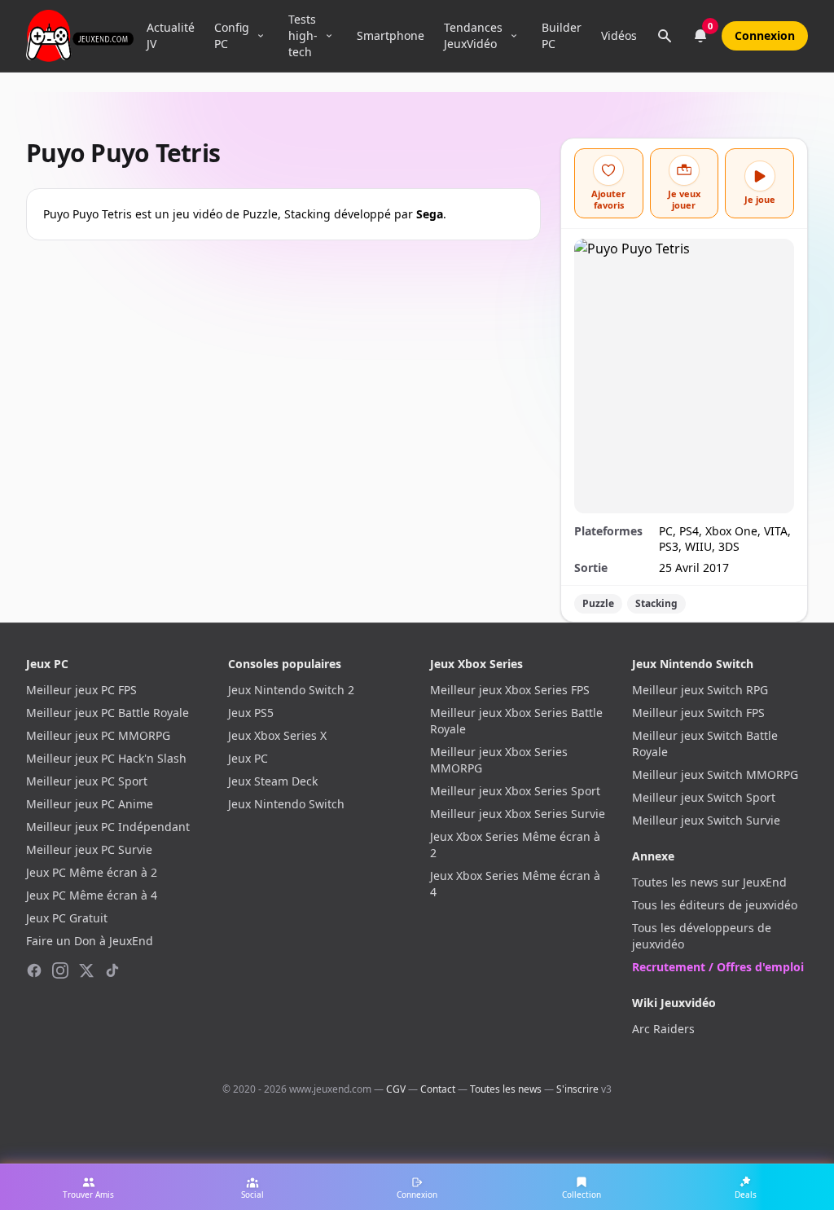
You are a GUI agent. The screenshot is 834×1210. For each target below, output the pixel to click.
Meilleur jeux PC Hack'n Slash (106, 758)
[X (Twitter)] (86, 970)
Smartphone (390, 35)
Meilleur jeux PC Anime (89, 804)
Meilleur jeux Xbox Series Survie (517, 813)
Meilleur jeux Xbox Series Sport (515, 791)
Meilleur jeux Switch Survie (706, 820)
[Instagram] (60, 970)
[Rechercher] (664, 36)
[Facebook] (34, 970)
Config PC (231, 35)
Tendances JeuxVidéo (473, 35)
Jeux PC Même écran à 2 (91, 872)
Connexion (765, 35)
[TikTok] (112, 970)
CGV (396, 1089)
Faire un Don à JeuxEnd (89, 940)
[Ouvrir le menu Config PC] (260, 36)
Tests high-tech (303, 35)
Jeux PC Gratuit (67, 918)
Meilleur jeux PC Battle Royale (107, 712)
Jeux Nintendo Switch (286, 804)
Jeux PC (248, 758)
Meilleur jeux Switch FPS (698, 712)
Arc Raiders (663, 1028)
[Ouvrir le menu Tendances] (514, 36)
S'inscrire (577, 1089)
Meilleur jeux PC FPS (81, 689)
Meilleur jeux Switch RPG (700, 689)
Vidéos (619, 35)
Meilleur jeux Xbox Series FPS (510, 689)
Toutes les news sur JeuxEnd (709, 882)
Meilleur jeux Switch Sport (703, 797)
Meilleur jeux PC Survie (89, 849)
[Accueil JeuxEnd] (80, 36)
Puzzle (598, 603)
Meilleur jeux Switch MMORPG (715, 774)
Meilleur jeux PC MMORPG (98, 735)
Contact (437, 1089)
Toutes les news (506, 1089)
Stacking (656, 603)
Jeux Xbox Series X (277, 735)
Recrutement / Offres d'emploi (718, 967)
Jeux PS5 (251, 712)
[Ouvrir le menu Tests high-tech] (329, 36)
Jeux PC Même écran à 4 (91, 895)
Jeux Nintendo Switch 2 (291, 689)
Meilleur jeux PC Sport (86, 781)
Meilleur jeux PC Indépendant (108, 826)
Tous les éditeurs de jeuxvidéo (714, 905)
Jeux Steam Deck (273, 781)
